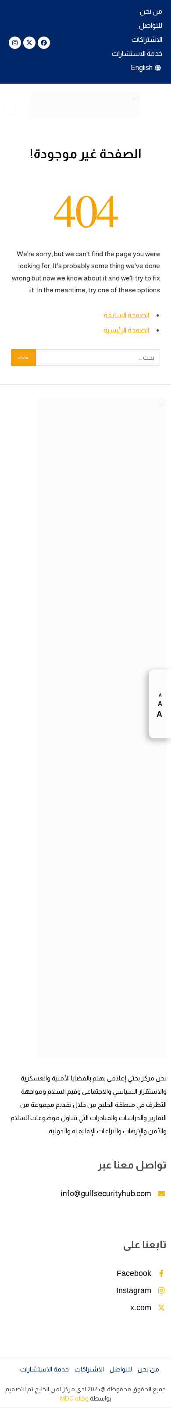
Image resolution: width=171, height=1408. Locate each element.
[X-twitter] (29, 43)
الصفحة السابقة (126, 315)
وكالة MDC (74, 1398)
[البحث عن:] (97, 357)
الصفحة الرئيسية (126, 330)
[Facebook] (44, 43)
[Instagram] (15, 43)
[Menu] (161, 105)
